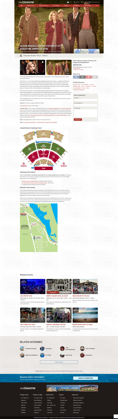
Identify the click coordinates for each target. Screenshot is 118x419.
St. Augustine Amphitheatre (53, 108)
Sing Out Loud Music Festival (56, 324)
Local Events (63, 410)
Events (66, 5)
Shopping (23, 410)
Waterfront (36, 412)
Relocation (88, 5)
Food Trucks (49, 412)
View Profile (65, 292)
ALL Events (62, 397)
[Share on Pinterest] (89, 77)
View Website (53, 292)
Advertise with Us (77, 405)
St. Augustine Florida (79, 417)
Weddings (77, 2)
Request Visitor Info (77, 400)
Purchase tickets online (25, 105)
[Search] (97, 5)
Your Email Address (78, 103)
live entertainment (77, 88)
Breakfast (49, 407)
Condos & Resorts (38, 402)
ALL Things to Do (25, 397)
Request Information (85, 378)
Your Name (76, 98)
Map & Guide (84, 2)
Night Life (23, 405)
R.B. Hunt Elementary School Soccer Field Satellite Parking (34, 182)
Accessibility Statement (78, 402)
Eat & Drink (56, 5)
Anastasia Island (76, 86)
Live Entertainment (85, 84)
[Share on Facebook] (76, 77)
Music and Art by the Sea (81, 296)
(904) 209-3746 (77, 65)
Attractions (23, 400)
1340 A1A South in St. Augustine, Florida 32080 (47, 122)
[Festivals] (49, 348)
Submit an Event (76, 410)
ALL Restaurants (50, 397)
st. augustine (88, 86)
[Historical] (69, 355)
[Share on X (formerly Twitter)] (82, 77)
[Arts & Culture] (89, 348)
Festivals (62, 405)
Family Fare (49, 410)
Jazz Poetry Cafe (26, 296)
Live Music (76, 5)
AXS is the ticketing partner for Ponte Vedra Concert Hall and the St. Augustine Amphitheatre (47, 115)
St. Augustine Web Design (64, 417)
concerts (84, 88)
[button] (59, 362)
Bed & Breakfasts (38, 400)
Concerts (92, 84)
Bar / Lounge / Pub (51, 405)
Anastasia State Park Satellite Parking (30, 181)
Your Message (77, 108)
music (88, 88)
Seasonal (62, 412)
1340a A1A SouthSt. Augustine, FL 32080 (78, 69)
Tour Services (24, 402)
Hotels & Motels (37, 405)
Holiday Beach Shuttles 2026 (82, 324)
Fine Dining (49, 402)
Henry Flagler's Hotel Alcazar (57, 296)
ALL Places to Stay (38, 397)
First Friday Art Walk (27, 324)
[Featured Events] (29, 348)
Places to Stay (43, 5)
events (82, 86)
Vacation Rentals (37, 410)
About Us (75, 395)
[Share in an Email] (95, 77)
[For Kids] (49, 355)
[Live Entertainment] (69, 348)
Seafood (49, 400)
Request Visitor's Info (95, 2)
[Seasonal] (89, 355)
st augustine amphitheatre (78, 89)
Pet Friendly (36, 407)
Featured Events (76, 84)
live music (94, 86)
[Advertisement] (46, 261)
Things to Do (30, 5)
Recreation (23, 407)
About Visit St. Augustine (78, 397)
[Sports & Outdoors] (29, 355)
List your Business (77, 407)
